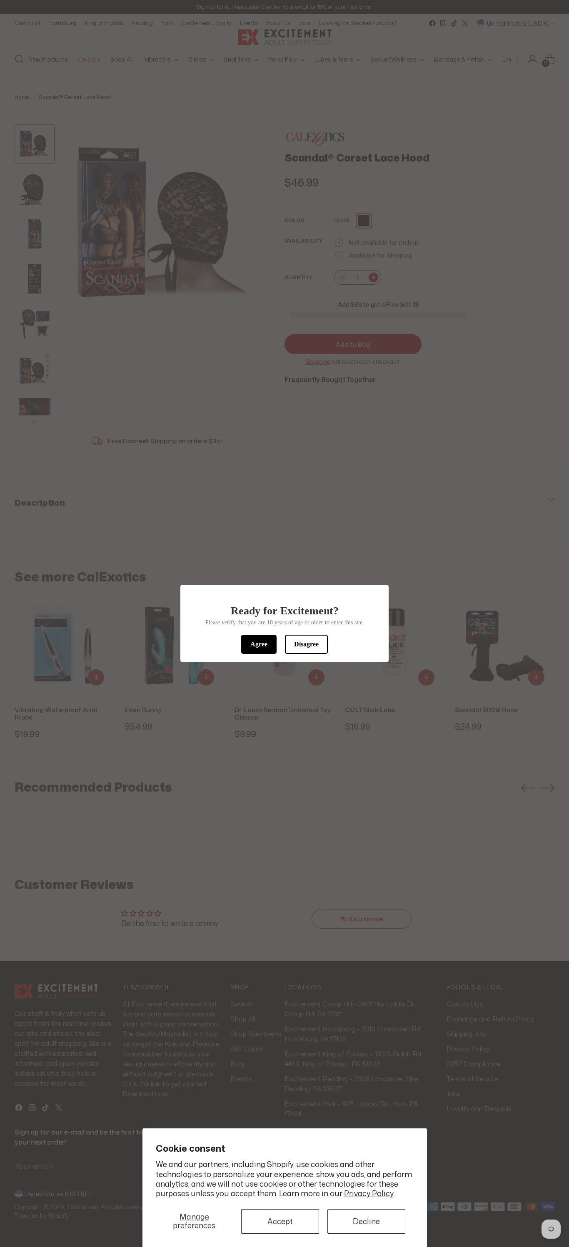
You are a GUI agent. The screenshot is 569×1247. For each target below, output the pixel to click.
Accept (280, 1221)
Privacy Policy (369, 1193)
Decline (366, 1221)
